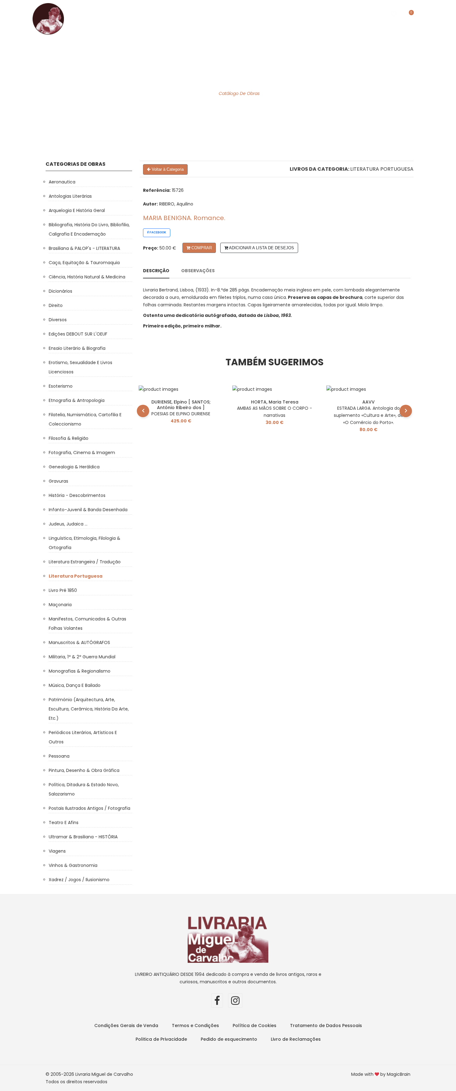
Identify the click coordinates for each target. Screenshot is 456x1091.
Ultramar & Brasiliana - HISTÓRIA (83, 837)
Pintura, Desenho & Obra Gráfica (84, 770)
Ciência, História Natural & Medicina (87, 277)
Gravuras (58, 481)
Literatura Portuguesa (382, 169)
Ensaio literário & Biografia (77, 348)
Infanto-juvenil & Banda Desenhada (88, 510)
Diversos (58, 320)
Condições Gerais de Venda (126, 1025)
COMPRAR (201, 248)
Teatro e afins (63, 822)
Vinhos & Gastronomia (73, 865)
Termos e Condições (195, 1025)
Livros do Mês (139, 14)
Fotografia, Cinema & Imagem (82, 452)
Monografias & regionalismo (79, 671)
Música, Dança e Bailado (75, 685)
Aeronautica (62, 182)
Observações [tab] (198, 271)
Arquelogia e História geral (77, 210)
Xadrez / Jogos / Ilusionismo (79, 880)
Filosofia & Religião (68, 438)
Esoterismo (61, 386)
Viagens (57, 851)
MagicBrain (398, 1074)
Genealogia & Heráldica (74, 467)
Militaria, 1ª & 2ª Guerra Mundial (82, 657)
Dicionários (60, 291)
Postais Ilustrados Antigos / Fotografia (89, 808)
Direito (56, 305)
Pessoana (59, 756)
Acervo (181, 14)
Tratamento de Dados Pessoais (326, 1025)
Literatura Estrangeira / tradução (85, 562)
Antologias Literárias (70, 196)
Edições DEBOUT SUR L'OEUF (78, 334)
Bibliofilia (267, 14)
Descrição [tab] (156, 271)
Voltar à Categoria (167, 169)
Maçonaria (60, 605)
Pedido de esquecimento (229, 1039)
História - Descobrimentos (77, 495)
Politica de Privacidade (161, 1039)
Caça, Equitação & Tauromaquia (84, 262)
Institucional (222, 14)
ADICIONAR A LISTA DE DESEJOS (261, 248)
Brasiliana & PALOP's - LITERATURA (84, 248)
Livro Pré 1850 (63, 590)
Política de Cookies (254, 1025)
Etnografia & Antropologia (77, 400)
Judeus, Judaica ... (68, 524)
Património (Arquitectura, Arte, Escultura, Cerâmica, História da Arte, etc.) (89, 709)
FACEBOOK (157, 232)
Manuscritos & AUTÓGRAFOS (79, 642)
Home (100, 14)
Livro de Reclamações (296, 1039)
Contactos (308, 14)
